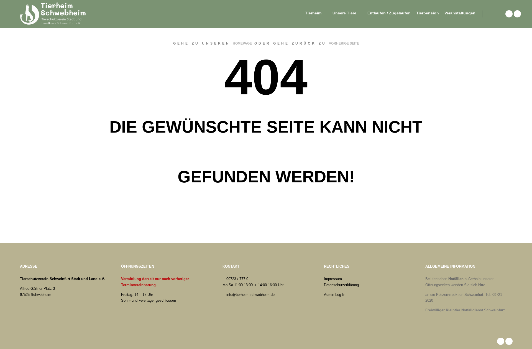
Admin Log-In (334, 295)
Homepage (242, 43)
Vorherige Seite (344, 43)
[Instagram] (517, 13)
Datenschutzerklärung (341, 285)
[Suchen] (492, 13)
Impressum (333, 279)
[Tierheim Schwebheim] (54, 14)
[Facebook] (509, 13)
